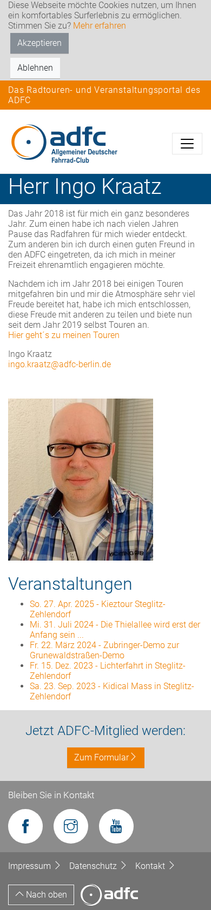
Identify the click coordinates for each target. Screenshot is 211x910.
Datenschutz (94, 866)
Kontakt (151, 866)
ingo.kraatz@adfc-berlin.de (59, 364)
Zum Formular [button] (101, 757)
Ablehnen (35, 68)
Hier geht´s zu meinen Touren (64, 335)
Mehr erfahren (99, 26)
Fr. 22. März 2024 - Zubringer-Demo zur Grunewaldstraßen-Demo (104, 650)
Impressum (30, 866)
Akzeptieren (39, 43)
